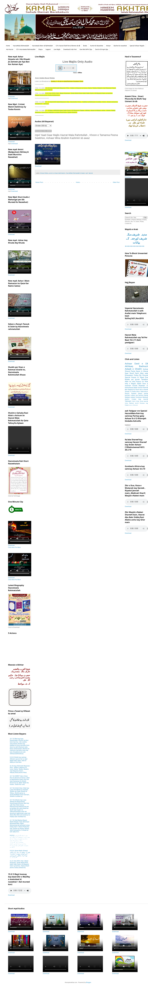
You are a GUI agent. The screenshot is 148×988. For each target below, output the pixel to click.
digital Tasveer (138, 387)
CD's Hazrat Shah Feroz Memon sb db (68, 46)
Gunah (134, 385)
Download (38, 166)
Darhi (137, 373)
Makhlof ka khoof (133, 389)
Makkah (131, 403)
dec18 (137, 403)
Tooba (136, 375)
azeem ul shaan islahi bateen (57, 173)
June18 (145, 399)
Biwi (126, 389)
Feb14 (133, 401)
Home (8, 46)
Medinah (145, 397)
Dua (146, 377)
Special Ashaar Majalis (137, 46)
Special (91, 173)
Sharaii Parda (130, 371)
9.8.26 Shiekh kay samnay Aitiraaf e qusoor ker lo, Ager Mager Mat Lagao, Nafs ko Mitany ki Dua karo (19, 759)
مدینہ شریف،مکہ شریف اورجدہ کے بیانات (136, 238)
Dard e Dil (141, 363)
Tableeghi (128, 401)
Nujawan (142, 385)
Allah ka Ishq (130, 381)
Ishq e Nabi (140, 391)
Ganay (146, 395)
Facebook (139, 397)
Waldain (127, 397)
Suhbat (145, 369)
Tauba (134, 391)
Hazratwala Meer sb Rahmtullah (42, 46)
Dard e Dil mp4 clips (101, 49)
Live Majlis (57, 49)
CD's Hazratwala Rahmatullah (25, 49)
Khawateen (129, 375)
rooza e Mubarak (133, 405)
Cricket (134, 399)
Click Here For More (14, 547)
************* (134, 246)
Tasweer (133, 393)
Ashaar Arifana (44, 173)
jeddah (133, 397)
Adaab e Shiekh (133, 369)
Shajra (40, 49)
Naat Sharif (129, 373)
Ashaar (108, 46)
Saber (139, 383)
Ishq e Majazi (130, 383)
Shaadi (127, 391)
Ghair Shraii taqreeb (142, 401)
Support (48, 49)
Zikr (140, 375)
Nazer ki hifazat (142, 371)
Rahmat (145, 387)
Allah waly (144, 373)
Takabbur (144, 379)
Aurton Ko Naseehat (96, 46)
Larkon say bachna (137, 395)
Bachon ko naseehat (120, 46)
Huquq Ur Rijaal (137, 377)
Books (85, 46)
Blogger (88, 982)
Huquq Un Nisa (142, 381)
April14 (127, 399)
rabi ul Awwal (143, 389)
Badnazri (143, 366)
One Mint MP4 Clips (86, 49)
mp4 (86, 173)
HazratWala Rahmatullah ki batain (75, 173)
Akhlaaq (129, 366)
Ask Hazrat (9, 49)
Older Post (116, 182)
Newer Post (39, 182)
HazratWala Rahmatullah (21, 46)
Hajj (139, 399)
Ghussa (145, 375)
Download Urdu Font (70, 49)
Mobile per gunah (132, 379)
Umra (126, 403)
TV (131, 391)
